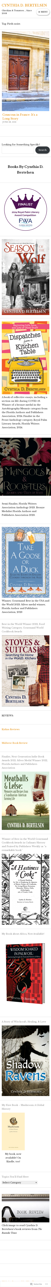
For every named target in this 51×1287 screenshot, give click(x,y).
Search (42, 150)
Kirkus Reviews (11, 729)
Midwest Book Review (15, 743)
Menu (44, 12)
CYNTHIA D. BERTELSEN (24, 5)
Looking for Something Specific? (21, 144)
